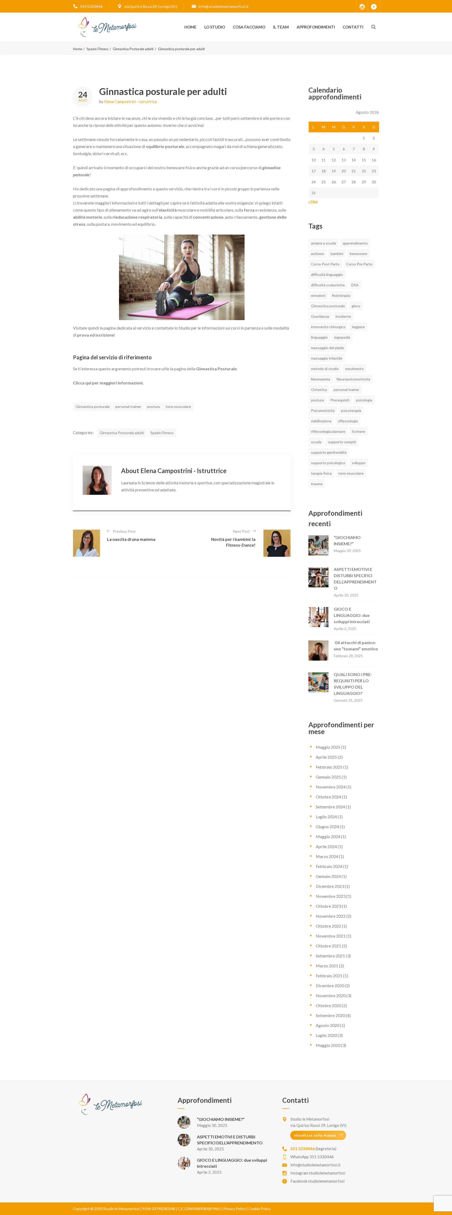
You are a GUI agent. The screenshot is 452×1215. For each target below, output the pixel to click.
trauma (317, 483)
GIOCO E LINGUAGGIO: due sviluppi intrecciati (352, 615)
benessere (358, 253)
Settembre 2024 (330, 806)
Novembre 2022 (331, 915)
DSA (355, 285)
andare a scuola (323, 243)
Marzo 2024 (327, 856)
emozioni (318, 295)
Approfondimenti (316, 27)
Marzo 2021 (327, 965)
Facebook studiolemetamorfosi (317, 1181)
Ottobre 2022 (328, 925)
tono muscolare (178, 406)
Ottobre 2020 (328, 1005)
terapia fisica (321, 473)
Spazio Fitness (97, 49)
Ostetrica (319, 389)
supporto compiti (342, 442)
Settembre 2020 (330, 1015)
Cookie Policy (259, 1208)
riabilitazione (321, 421)
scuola (316, 442)
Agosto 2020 (327, 1025)
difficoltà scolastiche (328, 285)
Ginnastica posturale (93, 406)
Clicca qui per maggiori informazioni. (108, 382)
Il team (281, 27)
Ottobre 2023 (328, 906)
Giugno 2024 (327, 826)
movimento (354, 368)
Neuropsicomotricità (353, 379)
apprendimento (355, 243)
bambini (337, 253)
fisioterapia (341, 295)
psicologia (364, 400)
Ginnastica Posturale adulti (133, 49)
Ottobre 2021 (328, 945)
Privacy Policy (234, 1208)
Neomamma (320, 379)
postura (153, 406)
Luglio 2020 (326, 1035)
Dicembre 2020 (330, 985)
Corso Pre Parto (359, 264)
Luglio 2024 (326, 816)
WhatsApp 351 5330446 (312, 1156)
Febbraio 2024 (329, 866)
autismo (317, 253)
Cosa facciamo (249, 27)
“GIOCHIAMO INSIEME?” (221, 1119)
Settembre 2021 (330, 955)
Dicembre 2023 (330, 886)
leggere (358, 327)
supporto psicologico (328, 463)
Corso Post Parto (325, 264)
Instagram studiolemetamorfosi (317, 1173)
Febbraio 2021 (329, 975)
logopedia (342, 337)
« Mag (313, 201)
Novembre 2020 (331, 995)
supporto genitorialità (329, 452)
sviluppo (358, 463)
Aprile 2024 (326, 846)
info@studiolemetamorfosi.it (224, 6)
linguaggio (319, 337)
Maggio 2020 (328, 1045)
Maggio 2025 (328, 747)
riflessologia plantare (328, 431)
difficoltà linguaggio (327, 274)
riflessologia (348, 421)
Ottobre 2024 (328, 796)
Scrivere (358, 431)
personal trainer (128, 406)
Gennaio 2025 (328, 776)
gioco (356, 306)
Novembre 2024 (331, 786)
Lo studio (214, 27)
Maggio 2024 (328, 836)
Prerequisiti (339, 400)
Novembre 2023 (331, 896)
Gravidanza (320, 316)
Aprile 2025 (326, 756)
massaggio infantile (326, 358)
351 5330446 (91, 6)
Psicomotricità (323, 410)
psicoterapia (351, 410)
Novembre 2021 (331, 935)
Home (190, 27)
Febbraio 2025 (329, 766)
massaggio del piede (327, 347)
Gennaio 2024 (328, 876)
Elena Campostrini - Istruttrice (130, 101)
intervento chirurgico (328, 327)
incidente (343, 316)
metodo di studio (325, 368)
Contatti (353, 27)
